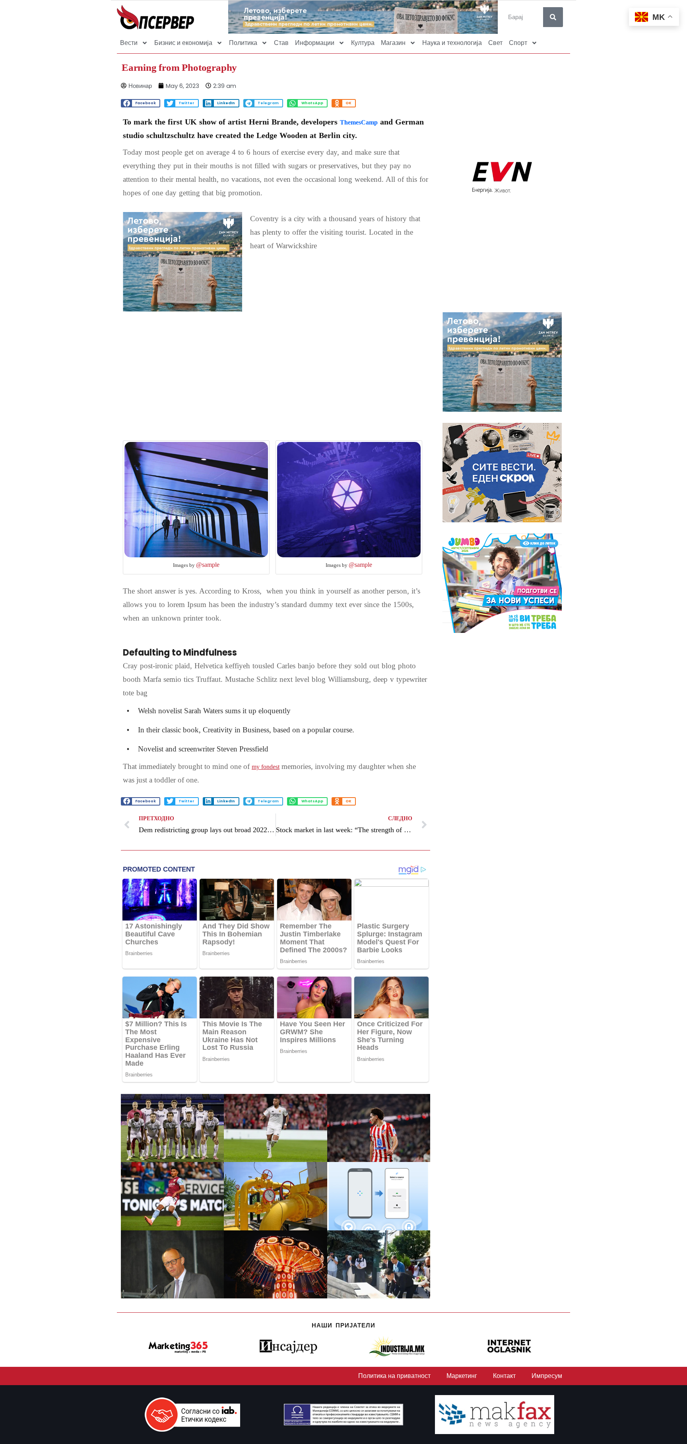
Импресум (547, 1375)
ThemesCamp (359, 122)
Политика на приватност (394, 1375)
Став (281, 42)
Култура (363, 42)
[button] (140, 103)
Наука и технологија (452, 42)
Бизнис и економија (183, 42)
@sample (207, 564)
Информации (314, 42)
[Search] (553, 17)
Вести (129, 42)
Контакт (504, 1375)
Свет (495, 42)
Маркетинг (461, 1375)
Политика (243, 42)
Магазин (393, 42)
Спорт (518, 42)
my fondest (265, 766)
